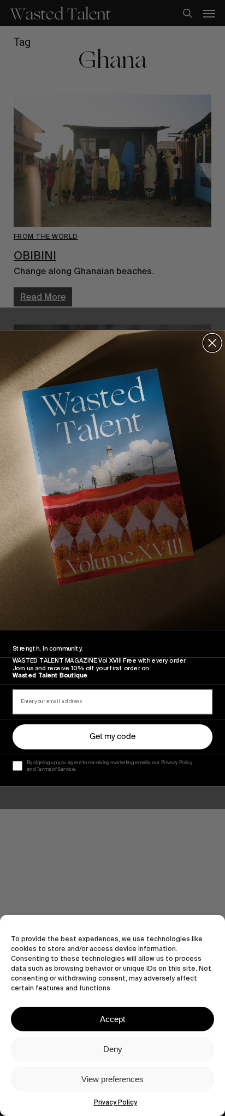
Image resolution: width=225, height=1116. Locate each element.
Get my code (112, 737)
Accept (112, 1019)
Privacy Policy (115, 1102)
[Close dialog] (212, 342)
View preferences (112, 1079)
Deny (112, 1049)
